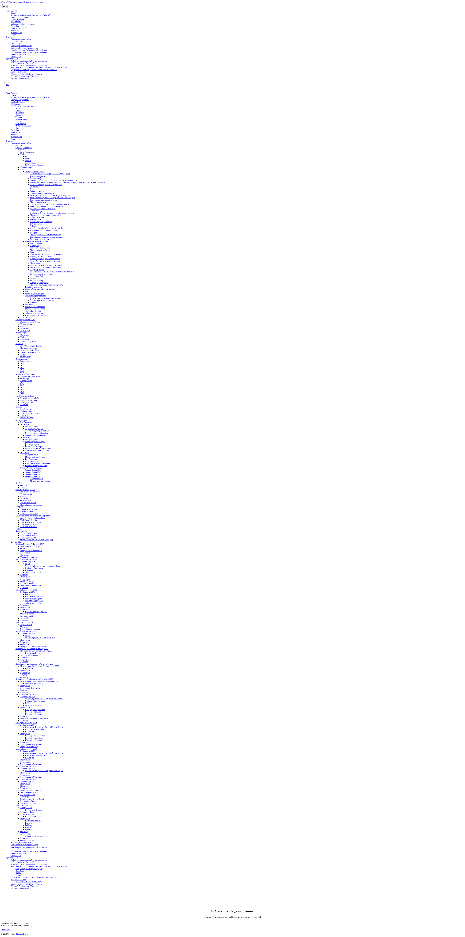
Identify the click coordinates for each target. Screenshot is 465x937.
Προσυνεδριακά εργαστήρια (36, 612)
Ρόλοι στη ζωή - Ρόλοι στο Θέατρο (29, 882)
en (2, 4)
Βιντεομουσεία (21, 359)
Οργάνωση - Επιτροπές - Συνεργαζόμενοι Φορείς (44, 699)
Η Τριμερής (34, 226)
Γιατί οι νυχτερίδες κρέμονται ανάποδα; (45, 259)
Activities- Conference (29, 514)
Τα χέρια (33, 233)
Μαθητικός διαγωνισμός (34, 294)
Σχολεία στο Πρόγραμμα (30, 352)
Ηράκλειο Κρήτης (27, 418)
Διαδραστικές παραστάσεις (35, 296)
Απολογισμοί (30, 163)
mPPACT (19, 344)
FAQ (27, 156)
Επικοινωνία (25, 317)
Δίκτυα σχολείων (36, 263)
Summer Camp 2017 (33, 477)
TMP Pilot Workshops (28, 527)
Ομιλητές (24, 832)
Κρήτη (18, 121)
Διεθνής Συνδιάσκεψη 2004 (26, 723)
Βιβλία (18, 873)
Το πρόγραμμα (26, 324)
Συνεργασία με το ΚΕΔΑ (30, 413)
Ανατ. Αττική (25, 416)
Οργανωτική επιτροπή (33, 599)
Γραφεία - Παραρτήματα (20, 100)
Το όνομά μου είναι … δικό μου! (42, 209)
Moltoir (18, 529)
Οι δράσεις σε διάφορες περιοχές (23, 106)
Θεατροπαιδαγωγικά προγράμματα (38, 448)
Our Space (29, 304)
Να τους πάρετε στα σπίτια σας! (42, 300)
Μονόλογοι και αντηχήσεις (40, 202)
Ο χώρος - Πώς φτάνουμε (35, 701)
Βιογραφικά (24, 660)
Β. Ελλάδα (20, 113)
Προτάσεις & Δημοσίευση (35, 810)
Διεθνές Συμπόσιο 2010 (25, 622)
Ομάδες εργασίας (27, 614)
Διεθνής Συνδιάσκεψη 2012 (26, 590)
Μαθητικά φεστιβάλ (18, 853)
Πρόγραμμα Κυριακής (34, 714)
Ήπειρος (19, 117)
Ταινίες (18, 875)
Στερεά (18, 111)
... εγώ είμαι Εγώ (36, 211)
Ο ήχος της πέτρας (37, 217)
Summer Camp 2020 (33, 470)
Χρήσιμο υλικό (26, 167)
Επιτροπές (29, 668)
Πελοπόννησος (21, 119)
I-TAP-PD (19, 507)
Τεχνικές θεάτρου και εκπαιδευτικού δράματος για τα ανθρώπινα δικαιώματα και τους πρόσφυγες (67, 182)
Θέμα (22, 548)
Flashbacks (34, 187)
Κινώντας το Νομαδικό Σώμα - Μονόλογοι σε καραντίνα (52, 272)
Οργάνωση (24, 335)
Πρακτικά (24, 786)
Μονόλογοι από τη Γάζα (25, 396)
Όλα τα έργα (25, 378)
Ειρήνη (32, 252)
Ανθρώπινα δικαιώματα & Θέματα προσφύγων (29, 860)
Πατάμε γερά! (35, 178)
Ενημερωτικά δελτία (19, 132)
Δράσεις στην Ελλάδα (28, 400)
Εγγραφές (24, 575)
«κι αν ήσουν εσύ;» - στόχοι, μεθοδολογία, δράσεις (50, 174)
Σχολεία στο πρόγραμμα (34, 165)
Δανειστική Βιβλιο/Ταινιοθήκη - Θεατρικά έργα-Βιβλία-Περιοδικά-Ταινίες (39, 866)
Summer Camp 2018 (33, 474)
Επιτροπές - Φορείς (27, 812)
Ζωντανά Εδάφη (36, 280)
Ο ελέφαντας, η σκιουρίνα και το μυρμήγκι (46, 254)
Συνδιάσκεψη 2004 (27, 725)
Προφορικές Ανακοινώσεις (30, 585)
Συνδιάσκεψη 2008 (27, 633)
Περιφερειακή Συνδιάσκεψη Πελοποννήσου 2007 (35, 664)
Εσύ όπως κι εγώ (31, 459)
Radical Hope (21, 333)
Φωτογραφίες (25, 357)
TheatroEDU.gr (22, 934)
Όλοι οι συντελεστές (33, 705)
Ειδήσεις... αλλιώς (37, 191)
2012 (22, 368)
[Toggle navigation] (45, 2)
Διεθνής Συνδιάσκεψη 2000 (26, 779)
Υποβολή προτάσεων (28, 557)
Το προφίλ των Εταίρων (29, 350)
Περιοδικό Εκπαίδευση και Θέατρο (24, 845)
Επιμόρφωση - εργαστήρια (21, 143)
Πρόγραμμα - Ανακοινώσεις (31, 551)
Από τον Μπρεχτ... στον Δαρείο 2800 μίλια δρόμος (49, 204)
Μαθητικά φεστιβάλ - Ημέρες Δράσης (39, 289)
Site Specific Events (28, 803)
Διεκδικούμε (15, 134)
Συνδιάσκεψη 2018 (27, 561)
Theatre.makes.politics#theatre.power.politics (33, 516)
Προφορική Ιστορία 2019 (30, 546)
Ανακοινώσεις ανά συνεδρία (36, 836)
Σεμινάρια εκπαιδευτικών (35, 172)
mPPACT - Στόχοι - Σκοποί (31, 346)
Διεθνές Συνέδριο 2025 (24, 805)
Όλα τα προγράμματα (24, 148)
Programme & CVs (27, 795)
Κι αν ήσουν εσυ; (27, 152)
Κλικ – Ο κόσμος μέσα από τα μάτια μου (46, 185)
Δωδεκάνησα (21, 124)
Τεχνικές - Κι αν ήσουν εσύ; (41, 256)
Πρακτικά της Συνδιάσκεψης (36, 755)
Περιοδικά (20, 871)
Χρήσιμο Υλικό (12, 858)
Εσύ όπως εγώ (21, 407)
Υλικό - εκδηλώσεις (28, 341)
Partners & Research (28, 511)
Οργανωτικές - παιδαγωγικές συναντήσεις (36, 540)
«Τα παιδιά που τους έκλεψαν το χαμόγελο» (47, 285)
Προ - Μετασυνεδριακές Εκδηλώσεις (34, 718)
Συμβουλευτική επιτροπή (30, 629)
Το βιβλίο (24, 328)
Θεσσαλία (19, 115)
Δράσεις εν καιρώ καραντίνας (36, 435)
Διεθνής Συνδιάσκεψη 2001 (26, 766)
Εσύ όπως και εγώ (32, 444)
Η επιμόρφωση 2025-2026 (35, 315)
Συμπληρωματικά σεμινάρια (31, 744)
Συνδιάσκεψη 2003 (27, 751)
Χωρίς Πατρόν (21, 531)
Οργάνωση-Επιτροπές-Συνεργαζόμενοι (40, 638)
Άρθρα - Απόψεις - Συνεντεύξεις (23, 862)
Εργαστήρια (25, 553)
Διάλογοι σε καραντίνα (34, 313)
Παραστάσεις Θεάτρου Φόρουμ (37, 463)
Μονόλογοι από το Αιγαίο (40, 250)
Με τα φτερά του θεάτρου (35, 442)
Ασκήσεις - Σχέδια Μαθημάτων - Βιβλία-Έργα (29, 864)
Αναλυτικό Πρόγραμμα (29, 655)
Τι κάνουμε (10, 141)
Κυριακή (28, 827)
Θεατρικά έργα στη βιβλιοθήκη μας (29, 869)
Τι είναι (23, 337)
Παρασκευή (29, 823)
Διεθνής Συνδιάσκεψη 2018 (26, 559)
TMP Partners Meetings (29, 520)
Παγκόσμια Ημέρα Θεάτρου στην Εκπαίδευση (29, 847)
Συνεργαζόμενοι (26, 402)
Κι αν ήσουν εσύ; (22, 150)
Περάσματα (34, 246)
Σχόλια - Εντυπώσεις (28, 503)
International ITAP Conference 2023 (29, 790)
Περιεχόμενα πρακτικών (34, 729)
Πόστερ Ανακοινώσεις (29, 747)
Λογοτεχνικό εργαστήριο (30, 376)
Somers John (15, 139)
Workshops (24, 797)
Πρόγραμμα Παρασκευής (35, 710)
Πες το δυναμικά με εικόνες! (41, 222)
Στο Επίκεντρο (21, 420)
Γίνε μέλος (15, 130)
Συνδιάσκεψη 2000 (27, 782)
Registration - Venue (28, 801)
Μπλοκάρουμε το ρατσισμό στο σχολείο (45, 215)
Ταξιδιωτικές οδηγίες (33, 603)
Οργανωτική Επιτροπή (34, 653)
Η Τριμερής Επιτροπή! (39, 283)
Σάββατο (28, 825)
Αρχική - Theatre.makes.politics (32, 518)
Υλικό (22, 355)
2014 (22, 363)
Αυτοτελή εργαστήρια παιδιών (37, 431)
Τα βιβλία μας (16, 856)
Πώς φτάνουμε (31, 816)
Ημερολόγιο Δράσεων (29, 348)
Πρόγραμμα (25, 577)
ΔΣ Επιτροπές (16, 104)
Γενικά (27, 594)
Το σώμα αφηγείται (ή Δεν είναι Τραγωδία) (46, 228)
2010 (22, 372)
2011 (22, 370)
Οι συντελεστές (26, 500)
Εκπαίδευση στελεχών (34, 287)
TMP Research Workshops (30, 522)
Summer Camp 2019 (33, 472)
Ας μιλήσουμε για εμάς (34, 429)
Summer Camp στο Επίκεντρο (32, 468)
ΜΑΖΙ (27, 291)
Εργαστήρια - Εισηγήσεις (30, 688)
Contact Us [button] (5, 930)
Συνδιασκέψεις (16, 542)
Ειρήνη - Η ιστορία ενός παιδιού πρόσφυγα (46, 206)
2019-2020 (24, 424)
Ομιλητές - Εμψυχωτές (34, 568)
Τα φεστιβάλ (25, 331)
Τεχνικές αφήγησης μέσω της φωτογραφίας (46, 237)
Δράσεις (23, 169)
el (3, 4)
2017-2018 (24, 453)
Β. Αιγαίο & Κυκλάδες (24, 126)
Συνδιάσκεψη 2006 (27, 697)
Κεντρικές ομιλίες (27, 583)
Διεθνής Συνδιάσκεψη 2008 (26, 631)
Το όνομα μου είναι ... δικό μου (42, 274)
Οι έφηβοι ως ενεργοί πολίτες (36, 433)
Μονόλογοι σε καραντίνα (35, 307)
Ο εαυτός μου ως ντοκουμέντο (42, 193)
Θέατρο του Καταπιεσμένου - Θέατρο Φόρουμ (29, 851)
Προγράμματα (16, 145)
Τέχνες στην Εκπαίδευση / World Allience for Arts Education (34, 877)
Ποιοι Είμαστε (11, 93)
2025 (17, 849)
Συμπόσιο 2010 (26, 625)
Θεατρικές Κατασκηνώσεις (21, 843)
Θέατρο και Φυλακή (18, 880)
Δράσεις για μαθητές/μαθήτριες (37, 241)
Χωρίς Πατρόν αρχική (28, 533)
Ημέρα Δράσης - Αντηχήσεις (31, 505)
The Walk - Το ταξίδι (33, 311)
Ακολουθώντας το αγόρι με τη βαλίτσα (45, 230)
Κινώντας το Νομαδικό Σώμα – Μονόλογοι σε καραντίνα (52, 213)
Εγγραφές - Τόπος (27, 814)
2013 (22, 365)
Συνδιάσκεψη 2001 (27, 768)
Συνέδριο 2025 (26, 808)
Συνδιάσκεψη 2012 (27, 592)
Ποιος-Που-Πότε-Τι (33, 821)
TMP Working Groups (29, 524)
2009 (22, 394)
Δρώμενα (24, 588)
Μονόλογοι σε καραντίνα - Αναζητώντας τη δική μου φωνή (52, 198)
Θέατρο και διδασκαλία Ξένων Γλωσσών (27, 884)
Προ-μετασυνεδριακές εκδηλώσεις (33, 646)
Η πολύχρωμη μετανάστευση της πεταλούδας (47, 298)
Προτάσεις (29, 570)
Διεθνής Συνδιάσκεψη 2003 (26, 749)
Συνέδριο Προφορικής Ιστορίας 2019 (30, 544)
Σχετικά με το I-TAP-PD (29, 509)
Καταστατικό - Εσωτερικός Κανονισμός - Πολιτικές (30, 97)
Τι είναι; (23, 154)
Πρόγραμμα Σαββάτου (34, 712)
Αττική (18, 108)
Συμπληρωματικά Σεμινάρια (31, 777)
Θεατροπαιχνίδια (31, 426)
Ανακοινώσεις (16, 137)
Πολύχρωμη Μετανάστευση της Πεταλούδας (47, 265)
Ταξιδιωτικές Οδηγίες (33, 572)
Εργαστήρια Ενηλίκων (34, 446)
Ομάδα (28, 161)
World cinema (35, 219)
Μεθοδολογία (25, 339)
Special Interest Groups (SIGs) (32, 799)
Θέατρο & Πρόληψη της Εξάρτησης (24, 886)
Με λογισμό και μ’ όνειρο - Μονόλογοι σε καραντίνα (50, 195)
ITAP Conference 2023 (29, 792)
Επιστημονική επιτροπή (34, 596)
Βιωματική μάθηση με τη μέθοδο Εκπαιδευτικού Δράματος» (53, 180)
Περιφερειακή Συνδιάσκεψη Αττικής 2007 (32, 649)
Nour (32, 189)
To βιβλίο (24, 405)
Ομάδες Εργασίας (17, 102)
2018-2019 (24, 437)
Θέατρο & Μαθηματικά (20, 888)
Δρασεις (23, 326)
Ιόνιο (17, 128)
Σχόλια (28, 703)
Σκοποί (13, 95)
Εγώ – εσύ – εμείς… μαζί (40, 239)
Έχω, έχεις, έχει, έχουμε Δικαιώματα (44, 200)
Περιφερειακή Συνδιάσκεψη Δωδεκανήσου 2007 (34, 679)
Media (27, 158)
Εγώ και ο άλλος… (37, 176)
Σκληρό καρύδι (36, 224)
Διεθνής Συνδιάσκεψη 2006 (26, 694)
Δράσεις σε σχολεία (28, 538)
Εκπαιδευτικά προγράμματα (36, 466)
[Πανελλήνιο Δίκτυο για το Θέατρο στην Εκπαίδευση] (22, 2)
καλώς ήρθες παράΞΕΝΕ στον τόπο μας (45, 235)
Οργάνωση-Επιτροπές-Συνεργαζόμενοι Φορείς (43, 566)
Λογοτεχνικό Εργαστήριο (25, 374)
